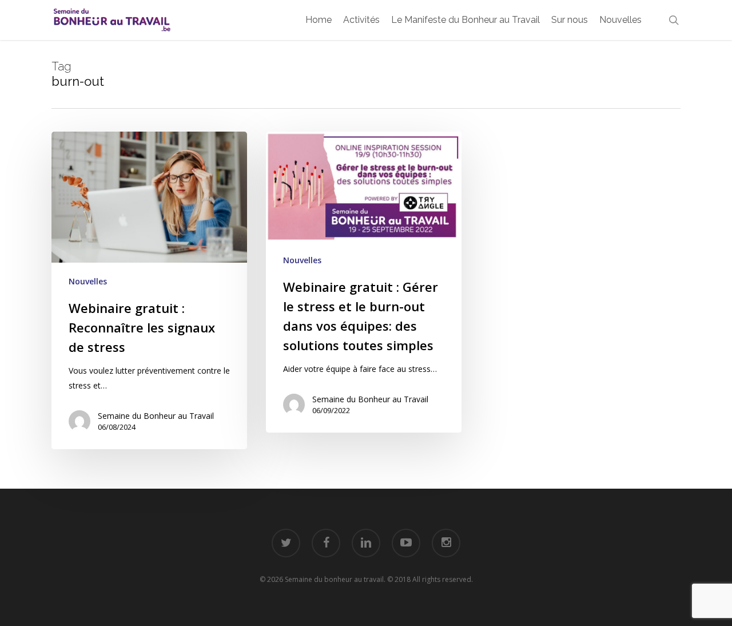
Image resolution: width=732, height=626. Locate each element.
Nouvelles (88, 281)
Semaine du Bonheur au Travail (156, 415)
